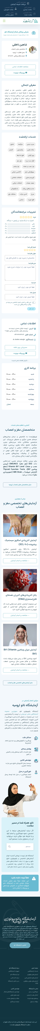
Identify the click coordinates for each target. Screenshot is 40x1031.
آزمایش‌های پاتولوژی (32, 974)
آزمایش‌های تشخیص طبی (31, 978)
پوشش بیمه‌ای (26, 749)
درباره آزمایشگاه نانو (14, 968)
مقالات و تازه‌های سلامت (13, 998)
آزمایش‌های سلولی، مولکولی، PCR (30, 982)
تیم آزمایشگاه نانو (14, 974)
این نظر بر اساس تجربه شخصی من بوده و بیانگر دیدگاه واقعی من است (18, 303)
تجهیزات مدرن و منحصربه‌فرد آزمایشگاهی (26, 931)
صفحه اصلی (35, 968)
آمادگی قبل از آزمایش (32, 995)
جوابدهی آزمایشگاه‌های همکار (11, 992)
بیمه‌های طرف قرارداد (32, 998)
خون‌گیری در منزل (25, 771)
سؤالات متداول (34, 1002)
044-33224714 (19, 334)
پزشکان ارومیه (22, 35)
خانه (28, 35)
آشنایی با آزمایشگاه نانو (20, 945)
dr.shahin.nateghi (19, 339)
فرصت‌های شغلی (14, 995)
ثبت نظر (31, 309)
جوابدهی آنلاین (25, 760)
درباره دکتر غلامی (15, 978)
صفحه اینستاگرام (14, 1002)
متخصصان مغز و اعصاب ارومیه (10, 35)
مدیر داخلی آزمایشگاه (13, 981)
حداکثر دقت (26, 737)
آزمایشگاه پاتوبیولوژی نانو (19, 1025)
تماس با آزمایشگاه (33, 989)
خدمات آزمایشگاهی (33, 971)
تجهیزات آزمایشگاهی (13, 971)
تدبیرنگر (22, 1022)
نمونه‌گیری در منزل (33, 992)
